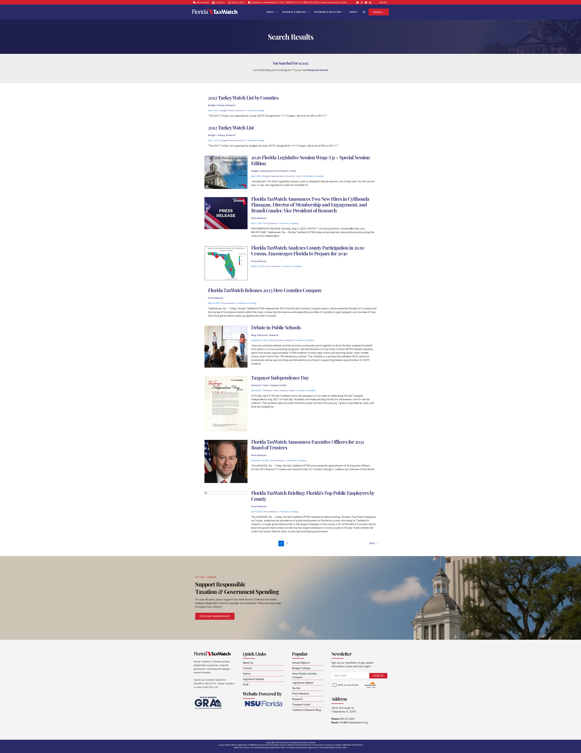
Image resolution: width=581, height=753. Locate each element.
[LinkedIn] (370, 2)
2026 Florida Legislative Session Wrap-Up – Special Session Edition (310, 160)
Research (231, 105)
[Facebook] (357, 2)
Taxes (293, 170)
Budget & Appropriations (264, 170)
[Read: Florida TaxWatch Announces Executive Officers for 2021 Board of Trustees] (225, 461)
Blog (253, 335)
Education (262, 335)
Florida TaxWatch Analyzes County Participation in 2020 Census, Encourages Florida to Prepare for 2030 (307, 250)
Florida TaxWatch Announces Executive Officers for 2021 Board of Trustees (307, 444)
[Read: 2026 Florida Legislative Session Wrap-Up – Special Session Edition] (225, 172)
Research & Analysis (294, 12)
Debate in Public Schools (276, 327)
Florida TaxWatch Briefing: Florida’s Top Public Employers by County (312, 495)
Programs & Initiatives (327, 12)
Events (353, 12)
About (270, 12)
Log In (382, 2)
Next (373, 543)
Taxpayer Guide (277, 385)
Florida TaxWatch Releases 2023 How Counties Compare (265, 290)
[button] (276, 12)
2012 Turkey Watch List (231, 127)
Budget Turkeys (216, 105)
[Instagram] (362, 2)
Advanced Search (317, 70)
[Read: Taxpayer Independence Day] (225, 403)
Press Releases (258, 218)
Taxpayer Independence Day (280, 377)
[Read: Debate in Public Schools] (225, 346)
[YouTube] (366, 2)
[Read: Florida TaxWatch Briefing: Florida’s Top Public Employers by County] (225, 512)
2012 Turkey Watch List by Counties (243, 97)
